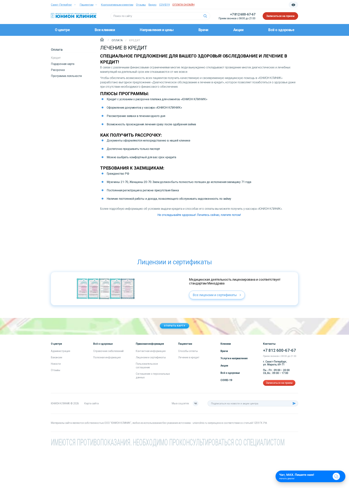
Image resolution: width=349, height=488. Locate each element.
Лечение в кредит (188, 357)
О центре (62, 30)
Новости (56, 363)
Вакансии (56, 357)
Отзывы (141, 4)
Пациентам (86, 4)
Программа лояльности (66, 76)
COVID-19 (226, 380)
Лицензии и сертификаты (151, 357)
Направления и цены (156, 30)
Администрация (60, 351)
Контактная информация (151, 351)
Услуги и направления (233, 358)
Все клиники (105, 30)
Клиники (225, 343)
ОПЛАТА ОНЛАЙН (183, 4)
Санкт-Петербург (61, 4)
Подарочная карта (62, 64)
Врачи (203, 30)
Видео (152, 4)
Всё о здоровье (281, 30)
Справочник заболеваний (108, 351)
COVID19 (164, 4)
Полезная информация (107, 357)
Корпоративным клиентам (117, 4)
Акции (238, 30)
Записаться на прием (280, 16)
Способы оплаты (188, 351)
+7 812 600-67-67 (242, 14)
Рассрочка (58, 70)
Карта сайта (91, 403)
